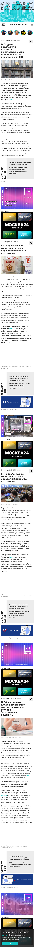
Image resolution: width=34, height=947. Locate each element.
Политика (19, 41)
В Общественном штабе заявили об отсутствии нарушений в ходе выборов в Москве (20, 864)
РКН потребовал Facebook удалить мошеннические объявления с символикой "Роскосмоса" (18, 170)
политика (3, 181)
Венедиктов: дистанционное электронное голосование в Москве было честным (18, 378)
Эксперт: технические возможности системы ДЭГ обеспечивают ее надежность (19, 858)
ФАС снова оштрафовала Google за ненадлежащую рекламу (20, 163)
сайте (28, 775)
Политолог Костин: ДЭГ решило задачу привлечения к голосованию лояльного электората (19, 386)
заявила (12, 329)
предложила (5, 146)
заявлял (4, 128)
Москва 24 (17, 25)
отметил (4, 795)
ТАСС (10, 100)
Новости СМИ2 (5, 211)
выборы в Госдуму (12, 409)
